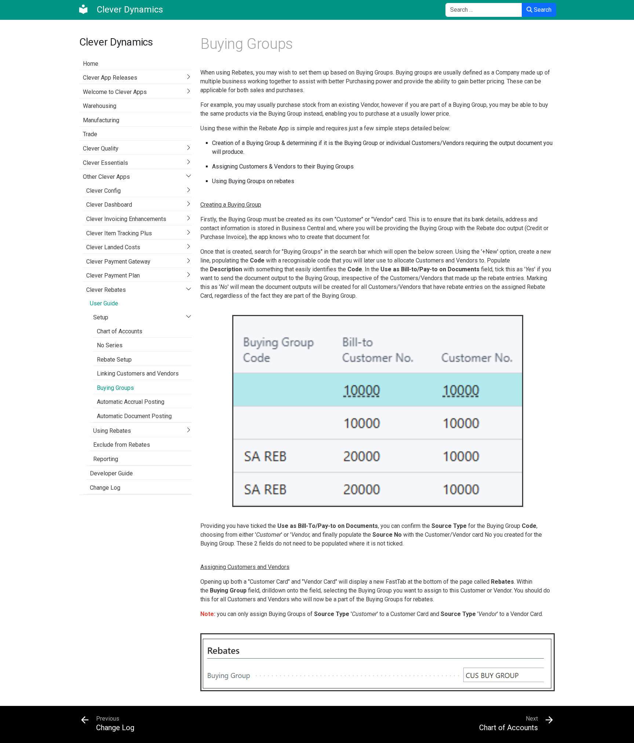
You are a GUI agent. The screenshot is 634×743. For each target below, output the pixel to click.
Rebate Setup (114, 359)
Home (90, 63)
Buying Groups (115, 387)
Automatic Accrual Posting (130, 401)
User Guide (104, 303)
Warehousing (99, 105)
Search (541, 9)
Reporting (105, 459)
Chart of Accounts (119, 331)
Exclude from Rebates (121, 444)
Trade (90, 134)
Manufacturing (101, 120)
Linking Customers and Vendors (138, 373)
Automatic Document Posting (134, 416)
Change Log (105, 487)
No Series (110, 345)
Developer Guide (111, 473)
